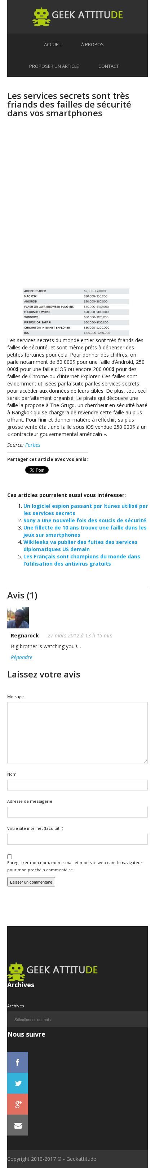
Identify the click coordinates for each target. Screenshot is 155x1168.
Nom (12, 774)
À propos (92, 44)
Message (15, 696)
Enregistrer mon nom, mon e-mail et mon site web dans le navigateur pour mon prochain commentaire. (74, 866)
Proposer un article (54, 66)
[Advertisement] (77, 209)
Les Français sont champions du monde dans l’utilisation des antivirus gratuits (81, 560)
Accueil (53, 44)
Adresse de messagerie (29, 801)
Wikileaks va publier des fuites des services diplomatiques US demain (80, 546)
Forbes (32, 444)
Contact (108, 66)
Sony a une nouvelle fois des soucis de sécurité (84, 520)
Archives (15, 1005)
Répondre (21, 657)
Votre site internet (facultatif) (35, 828)
